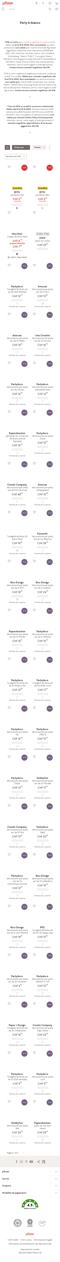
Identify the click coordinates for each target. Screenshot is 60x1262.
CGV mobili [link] (13, 1240)
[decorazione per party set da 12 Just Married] (17, 944)
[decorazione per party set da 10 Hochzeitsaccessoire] (17, 895)
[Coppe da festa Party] (17, 254)
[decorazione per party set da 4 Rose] (17, 401)
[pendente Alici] (17, 208)
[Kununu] (43, 1161)
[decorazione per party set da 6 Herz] (42, 303)
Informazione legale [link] (43, 1240)
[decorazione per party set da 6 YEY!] (17, 599)
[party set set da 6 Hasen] (42, 1140)
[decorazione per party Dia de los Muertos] (42, 550)
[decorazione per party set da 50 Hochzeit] (17, 993)
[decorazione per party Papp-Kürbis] (42, 1042)
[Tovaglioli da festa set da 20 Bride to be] (17, 697)
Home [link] (13, 19)
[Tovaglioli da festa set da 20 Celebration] (17, 1042)
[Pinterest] (26, 1161)
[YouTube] (31, 1161)
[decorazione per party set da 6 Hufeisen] (42, 648)
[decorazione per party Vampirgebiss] (42, 501)
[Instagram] (21, 1161)
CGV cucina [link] (26, 1240)
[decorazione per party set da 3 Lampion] (42, 599)
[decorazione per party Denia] (42, 450)
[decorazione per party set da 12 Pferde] (17, 648)
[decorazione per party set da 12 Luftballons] (42, 893)
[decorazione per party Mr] (17, 746)
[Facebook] (16, 1161)
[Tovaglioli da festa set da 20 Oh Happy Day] (42, 944)
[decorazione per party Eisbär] (17, 795)
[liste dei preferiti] (9, 166)
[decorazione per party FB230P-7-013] (42, 993)
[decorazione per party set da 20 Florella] (42, 795)
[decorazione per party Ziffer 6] (42, 746)
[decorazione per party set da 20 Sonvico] (42, 352)
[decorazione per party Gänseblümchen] (42, 401)
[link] (36, 3)
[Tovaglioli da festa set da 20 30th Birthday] (17, 1091)
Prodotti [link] (22, 19)
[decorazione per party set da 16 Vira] (17, 844)
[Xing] (38, 1161)
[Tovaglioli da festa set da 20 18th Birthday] (17, 303)
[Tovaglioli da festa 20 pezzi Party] (17, 550)
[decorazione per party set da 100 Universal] (17, 501)
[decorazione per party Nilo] (17, 1140)
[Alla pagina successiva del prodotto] (23, 1153)
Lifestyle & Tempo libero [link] (38, 19)
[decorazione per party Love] (42, 1091)
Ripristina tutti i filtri (13, 156)
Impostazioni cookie (30, 1249)
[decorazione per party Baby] (42, 844)
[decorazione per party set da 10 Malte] (17, 352)
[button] (30, 1206)
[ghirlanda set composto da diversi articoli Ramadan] (17, 453)
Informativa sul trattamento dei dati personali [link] (30, 1244)
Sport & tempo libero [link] (25, 22)
